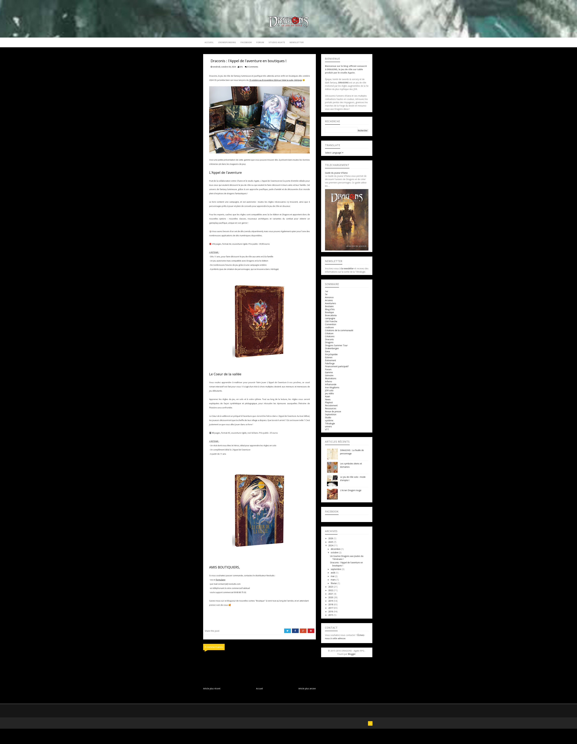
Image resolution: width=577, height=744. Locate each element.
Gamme (329, 372)
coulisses (329, 327)
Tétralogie (330, 423)
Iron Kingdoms (332, 387)
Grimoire (329, 375)
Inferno (328, 381)
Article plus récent (211, 688)
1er (326, 291)
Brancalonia (331, 315)
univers (328, 426)
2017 (331, 607)
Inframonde (330, 384)
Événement (330, 360)
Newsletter (297, 42)
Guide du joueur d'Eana (336, 172)
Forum (260, 42)
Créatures (329, 336)
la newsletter (347, 268)
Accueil (209, 42)
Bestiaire (329, 306)
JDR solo (329, 390)
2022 (331, 590)
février (334, 583)
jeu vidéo (329, 393)
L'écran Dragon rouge (350, 490)
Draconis (329, 339)
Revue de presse (333, 411)
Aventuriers (330, 303)
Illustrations (330, 378)
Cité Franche (331, 321)
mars (333, 579)
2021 (331, 593)
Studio (328, 417)
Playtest (329, 402)
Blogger (352, 654)
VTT (327, 429)
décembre (336, 549)
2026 (331, 538)
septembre (336, 569)
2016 (331, 611)
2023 (331, 586)
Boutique (329, 312)
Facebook (246, 42)
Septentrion (330, 414)
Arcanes (329, 300)
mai (333, 576)
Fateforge (330, 363)
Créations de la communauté (339, 330)
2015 (331, 614)
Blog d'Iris (330, 309)
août (333, 572)
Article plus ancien (307, 688)
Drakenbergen (332, 348)
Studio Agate (277, 42)
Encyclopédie (331, 354)
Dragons (329, 342)
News (328, 399)
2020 (331, 597)
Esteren (328, 357)
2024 (331, 545)
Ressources (330, 408)
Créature (329, 333)
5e (326, 294)
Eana (327, 351)
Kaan (327, 396)
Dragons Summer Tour (336, 345)
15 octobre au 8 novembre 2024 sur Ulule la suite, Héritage (275, 80)
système (329, 420)
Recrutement (331, 405)
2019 (331, 600)
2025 (331, 542)
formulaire (220, 579)
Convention (330, 324)
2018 (331, 604)
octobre (335, 552)
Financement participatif (336, 366)
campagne (330, 318)
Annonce (329, 297)
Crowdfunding (227, 42)
